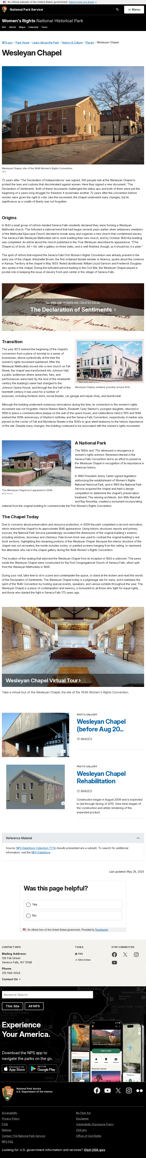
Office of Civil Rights (88, 1135)
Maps (22, 27)
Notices (6, 1130)
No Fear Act (83, 1112)
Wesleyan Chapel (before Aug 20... (101, 725)
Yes (34, 904)
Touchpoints (101, 929)
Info (4, 27)
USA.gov (81, 1130)
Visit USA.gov (94, 1150)
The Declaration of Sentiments (71, 309)
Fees (44, 27)
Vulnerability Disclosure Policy (95, 1124)
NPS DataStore (41, 852)
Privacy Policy (11, 1118)
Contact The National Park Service (23, 1135)
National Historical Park (42, 20)
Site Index (84, 959)
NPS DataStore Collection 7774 (36, 848)
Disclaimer (82, 1118)
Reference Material (19, 838)
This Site (12, 1006)
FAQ (80, 953)
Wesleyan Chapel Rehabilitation (101, 777)
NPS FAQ (7, 1141)
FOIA (5, 1124)
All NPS (34, 1006)
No (34, 915)
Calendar (33, 27)
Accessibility (9, 1112)
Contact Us (10, 979)
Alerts (12, 27)
